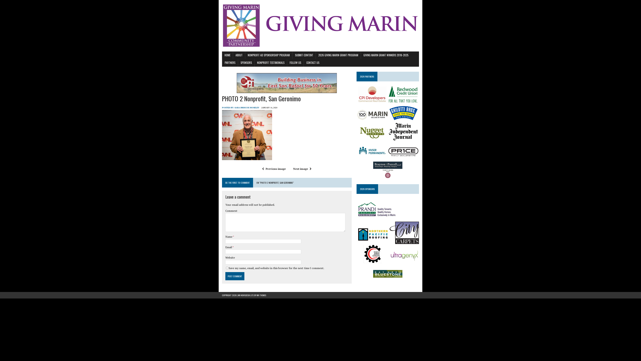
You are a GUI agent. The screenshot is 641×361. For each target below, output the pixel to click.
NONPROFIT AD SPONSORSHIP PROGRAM (269, 55)
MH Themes (261, 295)
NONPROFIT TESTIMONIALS (270, 63)
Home (227, 55)
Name (229, 236)
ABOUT (239, 55)
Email (229, 247)
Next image (300, 169)
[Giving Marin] (320, 25)
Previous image (276, 169)
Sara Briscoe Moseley (247, 107)
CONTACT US (312, 63)
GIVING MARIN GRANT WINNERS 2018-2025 (385, 55)
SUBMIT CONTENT (304, 55)
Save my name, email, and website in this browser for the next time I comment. (276, 268)
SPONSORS (246, 63)
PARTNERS (230, 63)
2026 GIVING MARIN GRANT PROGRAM (338, 55)
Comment (231, 211)
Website (230, 257)
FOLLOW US (295, 63)
